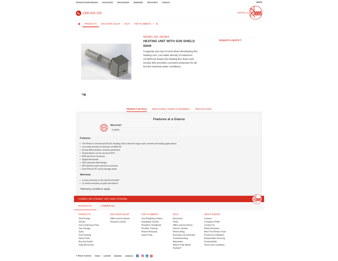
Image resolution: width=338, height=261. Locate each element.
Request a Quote (118, 222)
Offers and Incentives (120, 218)
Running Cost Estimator (184, 235)
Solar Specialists (123, 2)
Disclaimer (118, 256)
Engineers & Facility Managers (87, 2)
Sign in (259, 2)
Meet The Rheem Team (215, 232)
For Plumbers (142, 24)
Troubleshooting (180, 238)
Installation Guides (150, 222)
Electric (82, 222)
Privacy (97, 256)
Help (127, 24)
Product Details (136, 110)
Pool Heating (85, 235)
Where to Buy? (152, 2)
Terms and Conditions (214, 245)
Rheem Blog (179, 232)
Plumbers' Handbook (151, 225)
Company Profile (212, 222)
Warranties (178, 241)
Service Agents (107, 2)
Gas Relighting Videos (152, 218)
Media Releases (211, 228)
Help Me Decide (86, 245)
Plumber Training (149, 228)
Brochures (177, 218)
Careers (208, 218)
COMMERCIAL (108, 206)
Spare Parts (84, 238)
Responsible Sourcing (214, 238)
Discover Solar (110, 24)
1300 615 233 (92, 13)
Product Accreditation (214, 235)
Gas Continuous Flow (89, 225)
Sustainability (138, 2)
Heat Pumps (84, 218)
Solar (81, 232)
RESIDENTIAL (85, 206)
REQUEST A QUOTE (229, 40)
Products (91, 24)
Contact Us (166, 2)
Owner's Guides (180, 228)
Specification (203, 109)
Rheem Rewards (149, 232)
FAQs (175, 222)
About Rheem (212, 214)
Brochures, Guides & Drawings (171, 109)
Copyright (107, 256)
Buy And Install (86, 241)
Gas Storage (84, 228)
